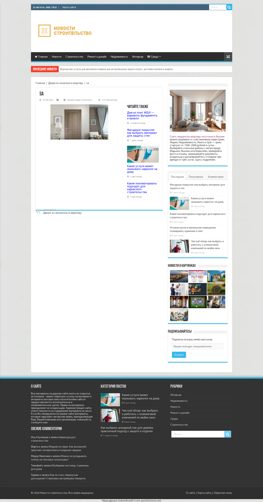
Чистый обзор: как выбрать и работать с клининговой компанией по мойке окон (207, 245)
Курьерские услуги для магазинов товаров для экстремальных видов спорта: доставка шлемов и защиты (116, 69)
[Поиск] (229, 7)
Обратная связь (223, 492)
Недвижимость (119, 56)
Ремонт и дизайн (96, 56)
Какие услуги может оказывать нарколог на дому (142, 168)
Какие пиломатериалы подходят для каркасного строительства (142, 188)
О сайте (190, 492)
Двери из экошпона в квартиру (65, 83)
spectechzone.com (151, 500)
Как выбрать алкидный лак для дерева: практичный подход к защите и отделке (127, 429)
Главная (43, 56)
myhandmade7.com (129, 500)
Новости (56, 56)
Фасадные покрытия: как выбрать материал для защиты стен (142, 132)
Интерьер (137, 56)
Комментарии (216, 176)
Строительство (74, 56)
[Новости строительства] (65, 31)
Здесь (198, 159)
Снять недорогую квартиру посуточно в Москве (197, 136)
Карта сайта (69, 7)
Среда (154, 56)
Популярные (196, 176)
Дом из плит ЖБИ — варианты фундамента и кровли (142, 115)
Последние (177, 176)
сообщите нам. (39, 422)
